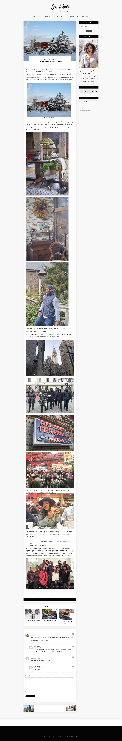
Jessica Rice (37, 646)
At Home (72, 16)
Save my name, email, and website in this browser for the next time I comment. (41, 692)
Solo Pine (76, 736)
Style (33, 16)
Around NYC (64, 16)
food (35, 592)
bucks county (29, 592)
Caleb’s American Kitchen (45, 334)
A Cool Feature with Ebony (60, 707)
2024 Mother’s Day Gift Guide (84, 103)
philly (69, 592)
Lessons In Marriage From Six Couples (33, 620)
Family (39, 16)
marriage (50, 592)
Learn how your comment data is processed (51, 699)
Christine (33, 633)
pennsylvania (56, 592)
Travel (56, 16)
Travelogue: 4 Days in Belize (84, 105)
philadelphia (63, 592)
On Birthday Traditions (83, 101)
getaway (44, 592)
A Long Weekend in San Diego (50, 620)
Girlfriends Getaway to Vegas (40, 707)
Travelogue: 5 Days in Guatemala (85, 110)
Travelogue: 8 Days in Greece (84, 108)
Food (78, 16)
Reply (73, 646)
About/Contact (86, 16)
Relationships (47, 16)
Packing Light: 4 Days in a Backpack (67, 621)
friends (39, 592)
